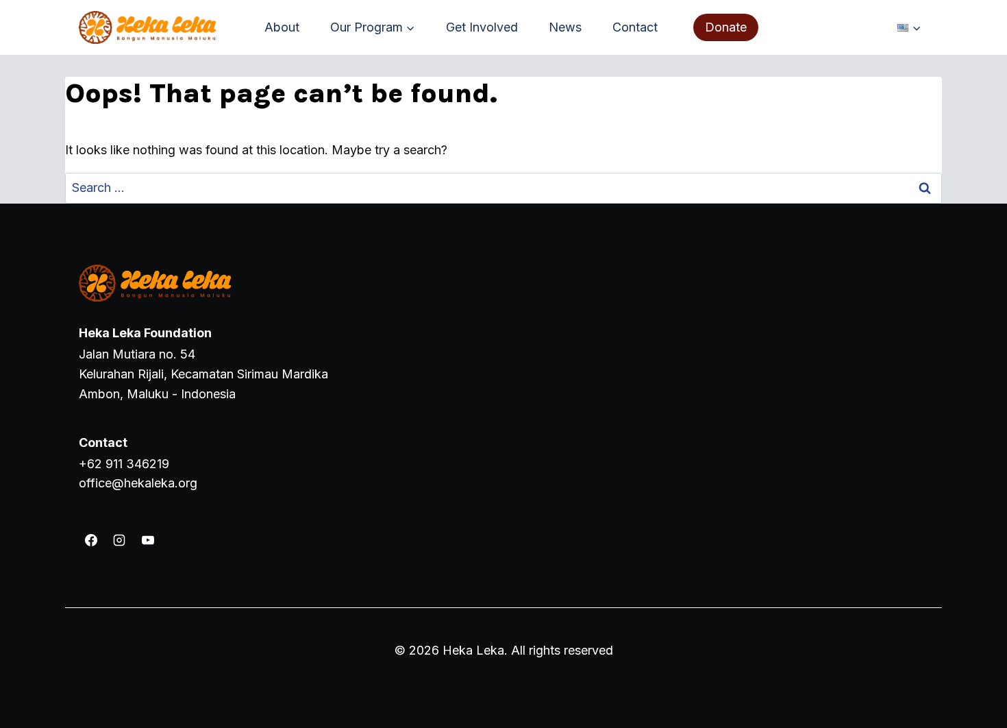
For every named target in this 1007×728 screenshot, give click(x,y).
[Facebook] (91, 540)
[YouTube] (148, 540)
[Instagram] (119, 540)
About (281, 27)
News (565, 27)
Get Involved (482, 27)
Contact (635, 27)
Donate (726, 27)
